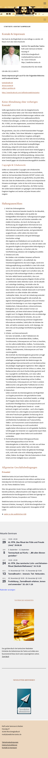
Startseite (8, 26)
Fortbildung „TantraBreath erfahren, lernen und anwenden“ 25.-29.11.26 (26, 583)
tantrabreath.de (7, 83)
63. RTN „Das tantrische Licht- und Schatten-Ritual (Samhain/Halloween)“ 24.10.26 (28, 564)
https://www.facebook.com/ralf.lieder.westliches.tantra (20, 92)
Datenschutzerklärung (9, 745)
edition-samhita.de (8, 88)
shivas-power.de (7, 85)
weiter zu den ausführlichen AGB (15, 514)
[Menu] (45, 3)
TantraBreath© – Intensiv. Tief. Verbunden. (26, 573)
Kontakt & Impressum (9, 748)
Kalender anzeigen (7, 589)
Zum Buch (5, 656)
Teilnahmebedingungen (10, 742)
